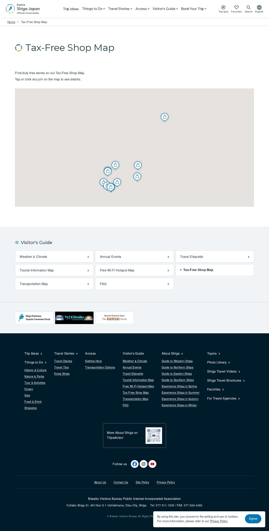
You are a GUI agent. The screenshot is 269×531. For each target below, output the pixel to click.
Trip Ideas (71, 9)
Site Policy (142, 482)
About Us (100, 482)
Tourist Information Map (138, 380)
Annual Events (132, 367)
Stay (27, 395)
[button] (138, 165)
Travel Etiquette (133, 373)
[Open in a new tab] (34, 318)
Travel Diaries (63, 361)
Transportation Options (100, 367)
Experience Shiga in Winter (179, 405)
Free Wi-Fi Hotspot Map (138, 386)
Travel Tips (61, 367)
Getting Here (93, 361)
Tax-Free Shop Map (136, 392)
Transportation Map (135, 399)
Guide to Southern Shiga (178, 380)
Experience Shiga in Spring (179, 386)
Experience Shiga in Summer (180, 392)
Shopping (30, 408)
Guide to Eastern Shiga (177, 373)
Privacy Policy (166, 482)
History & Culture (35, 370)
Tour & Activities (34, 383)
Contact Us (121, 482)
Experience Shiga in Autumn (180, 399)
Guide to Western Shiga (177, 361)
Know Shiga (62, 373)
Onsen (28, 389)
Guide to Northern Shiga (177, 367)
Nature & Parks (34, 376)
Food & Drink (33, 401)
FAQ (125, 405)
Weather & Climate (135, 361)
